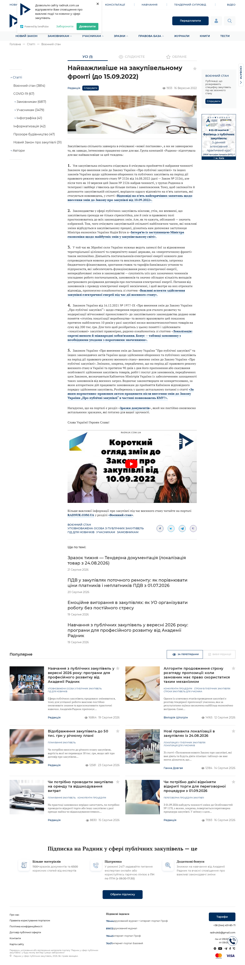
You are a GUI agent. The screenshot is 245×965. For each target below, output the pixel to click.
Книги (205, 36)
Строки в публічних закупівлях (212, 689)
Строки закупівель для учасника (183, 692)
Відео (231, 4)
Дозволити (87, 26)
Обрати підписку (122, 894)
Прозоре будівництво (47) (34, 134)
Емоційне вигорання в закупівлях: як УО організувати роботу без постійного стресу (128, 605)
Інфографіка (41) (29, 118)
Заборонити (65, 26)
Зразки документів (134, 408)
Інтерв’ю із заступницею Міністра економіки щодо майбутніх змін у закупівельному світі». (126, 234)
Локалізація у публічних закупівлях (185, 743)
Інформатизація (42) (29, 126)
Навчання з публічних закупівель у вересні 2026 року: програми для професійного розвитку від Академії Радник (128, 630)
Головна (15, 44)
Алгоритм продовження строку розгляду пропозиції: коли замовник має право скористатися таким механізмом (197, 675)
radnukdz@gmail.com (222, 932)
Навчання (150, 4)
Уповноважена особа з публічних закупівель (106, 528)
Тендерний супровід (190, 4)
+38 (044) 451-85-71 (224, 925)
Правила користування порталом (30, 920)
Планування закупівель (62, 743)
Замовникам (58, 36)
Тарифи (222, 916)
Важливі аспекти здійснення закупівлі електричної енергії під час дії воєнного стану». (126, 292)
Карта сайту (17, 944)
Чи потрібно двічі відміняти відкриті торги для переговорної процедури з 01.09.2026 (195, 786)
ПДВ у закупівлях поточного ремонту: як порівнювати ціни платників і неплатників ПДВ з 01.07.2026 (127, 583)
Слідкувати (90, 88)
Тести (225, 36)
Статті (31, 44)
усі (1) (87, 57)
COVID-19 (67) (23, 94)
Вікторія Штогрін (176, 717)
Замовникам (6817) (31, 102)
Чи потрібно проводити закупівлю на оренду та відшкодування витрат (80, 786)
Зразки (119, 36)
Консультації (115, 4)
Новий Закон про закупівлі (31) (37, 142)
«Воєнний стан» (120, 515)
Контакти (15, 938)
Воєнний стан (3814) (29, 85)
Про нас (14, 914)
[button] (208, 117)
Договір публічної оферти (25, 932)
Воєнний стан (51, 44)
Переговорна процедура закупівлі (184, 798)
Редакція (74, 88)
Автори (19, 150)
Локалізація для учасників (179, 746)
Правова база (149, 36)
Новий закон (26, 36)
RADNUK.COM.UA (81, 515)
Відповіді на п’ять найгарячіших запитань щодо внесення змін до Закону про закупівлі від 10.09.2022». (130, 198)
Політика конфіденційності (26, 926)
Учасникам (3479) (30, 110)
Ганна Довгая (173, 768)
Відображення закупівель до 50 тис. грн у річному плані (78, 733)
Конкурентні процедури (178, 689)
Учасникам (91, 36)
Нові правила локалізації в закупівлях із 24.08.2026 (189, 733)
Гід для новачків (81, 532)
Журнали (181, 36)
